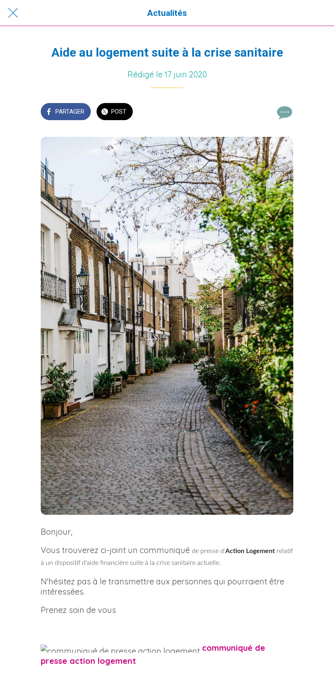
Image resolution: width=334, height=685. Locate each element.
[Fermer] (13, 13)
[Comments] (283, 112)
